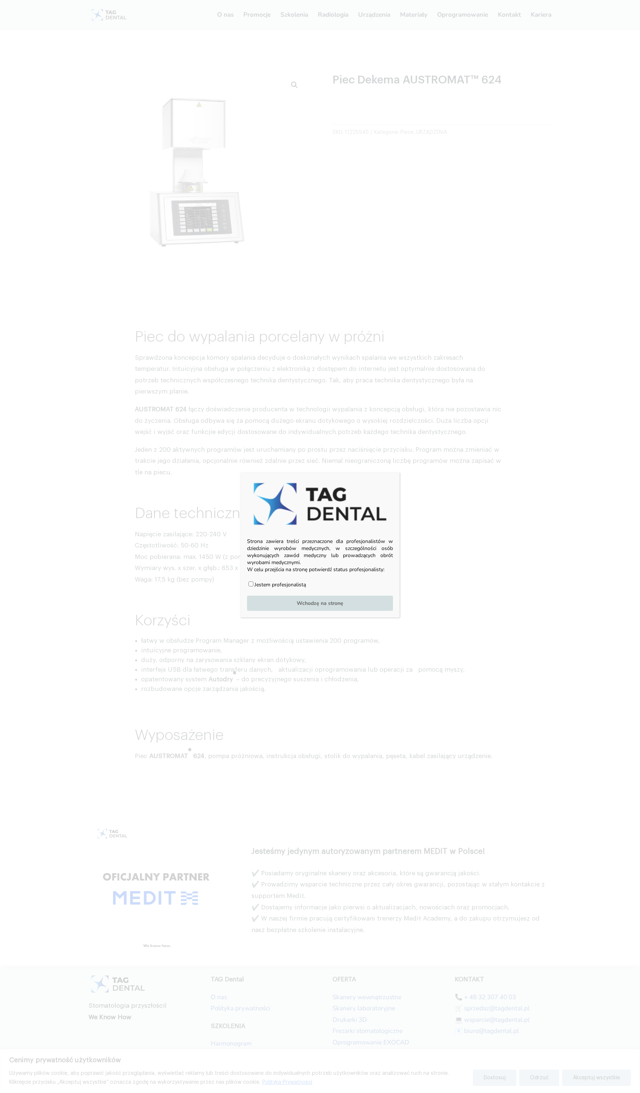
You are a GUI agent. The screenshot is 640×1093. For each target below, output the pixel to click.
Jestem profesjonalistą (280, 584)
